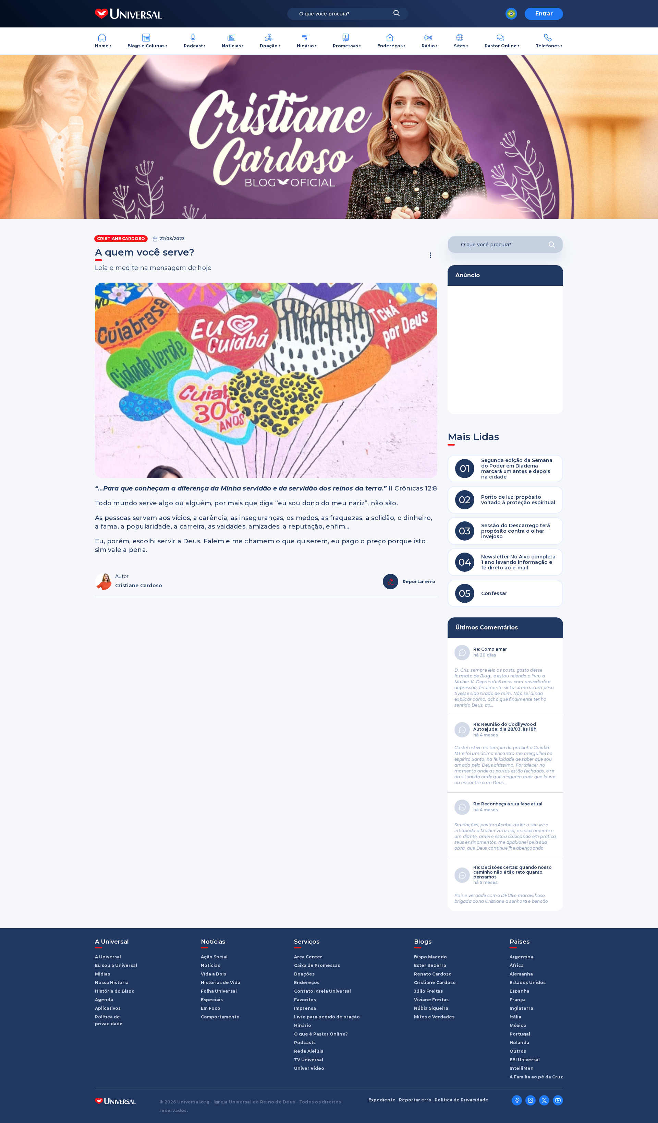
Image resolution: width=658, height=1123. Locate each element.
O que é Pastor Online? (321, 1034)
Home (102, 45)
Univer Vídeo (309, 1068)
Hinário (305, 45)
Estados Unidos (528, 982)
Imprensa (305, 1008)
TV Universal (308, 1059)
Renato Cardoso (433, 974)
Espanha (519, 991)
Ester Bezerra (430, 965)
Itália (515, 1016)
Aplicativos (108, 1008)
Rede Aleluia (309, 1051)
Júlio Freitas (428, 991)
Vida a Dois (213, 974)
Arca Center (308, 956)
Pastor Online (501, 45)
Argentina (521, 956)
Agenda (104, 999)
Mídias (102, 974)
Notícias (231, 45)
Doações (304, 974)
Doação (269, 45)
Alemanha (521, 974)
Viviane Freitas (431, 999)
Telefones (548, 45)
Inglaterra (521, 1008)
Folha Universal (219, 991)
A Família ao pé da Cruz (536, 1076)
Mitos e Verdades (434, 1016)
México (518, 1025)
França (518, 999)
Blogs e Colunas (145, 45)
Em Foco (210, 1008)
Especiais (212, 999)
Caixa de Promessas (317, 965)
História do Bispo (115, 991)
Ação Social (214, 956)
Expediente (381, 1100)
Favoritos (305, 999)
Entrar (544, 13)
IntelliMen (522, 1068)
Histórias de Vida (220, 982)
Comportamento (220, 1016)
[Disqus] (266, 695)
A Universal (108, 956)
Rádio (428, 45)
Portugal (520, 1034)
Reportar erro (415, 1100)
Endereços (390, 45)
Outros (518, 1051)
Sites (459, 45)
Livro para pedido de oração (327, 1016)
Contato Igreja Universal (322, 991)
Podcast (193, 45)
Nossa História (112, 982)
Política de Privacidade (461, 1100)
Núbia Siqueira (431, 1008)
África (517, 965)
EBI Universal (525, 1059)
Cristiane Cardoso (121, 238)
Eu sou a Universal (116, 965)
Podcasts (305, 1042)
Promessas (345, 45)
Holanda (519, 1042)
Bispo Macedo (430, 956)
